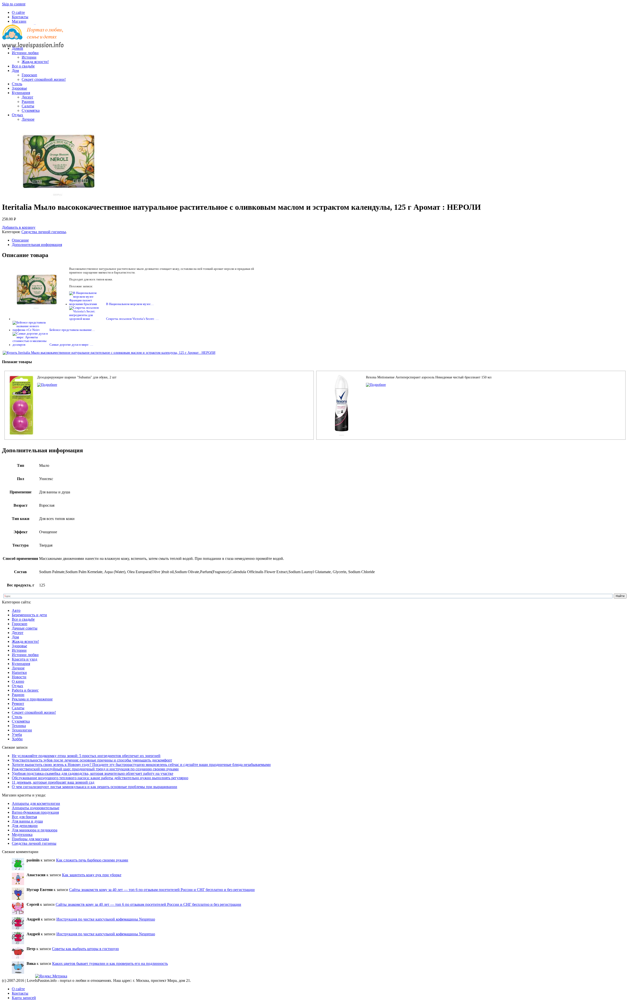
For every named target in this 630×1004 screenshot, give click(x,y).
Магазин (19, 21)
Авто (16, 610)
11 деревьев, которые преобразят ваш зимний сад (53, 782)
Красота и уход (24, 659)
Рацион (28, 101)
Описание (20, 240)
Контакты (20, 17)
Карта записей (24, 998)
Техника (19, 726)
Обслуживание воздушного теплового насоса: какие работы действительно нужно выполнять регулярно (100, 778)
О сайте (18, 12)
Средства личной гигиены (43, 232)
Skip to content (13, 4)
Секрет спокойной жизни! (44, 79)
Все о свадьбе (23, 66)
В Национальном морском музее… (130, 304)
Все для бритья (24, 817)
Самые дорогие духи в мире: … (71, 344)
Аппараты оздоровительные (35, 808)
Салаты (28, 106)
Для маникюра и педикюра (34, 830)
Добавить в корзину (18, 227)
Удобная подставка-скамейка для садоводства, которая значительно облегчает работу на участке (92, 773)
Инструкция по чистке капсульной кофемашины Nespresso (105, 919)
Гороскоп (29, 75)
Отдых (17, 115)
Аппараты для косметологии (36, 803)
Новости (19, 677)
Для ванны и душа (27, 821)
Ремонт (18, 703)
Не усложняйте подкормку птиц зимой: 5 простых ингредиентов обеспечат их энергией (86, 756)
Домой (17, 48)
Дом (15, 70)
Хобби (17, 739)
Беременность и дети (29, 615)
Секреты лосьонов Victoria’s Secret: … (132, 319)
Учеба (17, 734)
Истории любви (25, 53)
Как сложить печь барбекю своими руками (92, 860)
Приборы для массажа (30, 839)
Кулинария (21, 93)
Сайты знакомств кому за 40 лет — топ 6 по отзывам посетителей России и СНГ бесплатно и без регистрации (162, 890)
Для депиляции (25, 826)
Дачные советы (24, 628)
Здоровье (19, 88)
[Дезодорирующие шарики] (47, 385)
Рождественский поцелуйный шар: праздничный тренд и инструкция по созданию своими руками (95, 769)
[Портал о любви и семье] (32, 40)
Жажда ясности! (35, 62)
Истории (29, 57)
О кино (18, 681)
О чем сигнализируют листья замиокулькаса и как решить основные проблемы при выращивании (94, 787)
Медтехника (22, 834)
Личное (28, 119)
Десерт (27, 97)
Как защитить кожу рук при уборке (91, 875)
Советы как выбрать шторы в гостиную (85, 949)
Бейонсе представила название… (72, 330)
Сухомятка (31, 110)
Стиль (17, 84)
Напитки (19, 672)
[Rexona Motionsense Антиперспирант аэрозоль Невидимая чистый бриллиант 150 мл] (376, 385)
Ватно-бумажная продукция (35, 812)
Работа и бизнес (25, 690)
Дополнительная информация (37, 245)
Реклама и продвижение (32, 699)
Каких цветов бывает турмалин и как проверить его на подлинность (110, 963)
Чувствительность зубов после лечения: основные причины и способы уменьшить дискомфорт (92, 760)
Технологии (22, 730)
